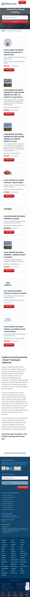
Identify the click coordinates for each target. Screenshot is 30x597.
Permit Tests (19, 588)
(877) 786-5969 (10, 519)
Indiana (12, 549)
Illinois (3, 549)
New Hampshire (14, 560)
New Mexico (4, 562)
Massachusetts (23, 553)
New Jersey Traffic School (8, 509)
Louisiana (22, 551)
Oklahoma (13, 564)
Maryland (13, 553)
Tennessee (13, 568)
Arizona (22, 540)
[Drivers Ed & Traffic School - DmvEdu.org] (9, 4)
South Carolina (23, 566)
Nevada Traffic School (8, 507)
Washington (4, 573)
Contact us (4, 521)
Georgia (3, 546)
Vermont (13, 570)
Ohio (3, 564)
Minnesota (13, 555)
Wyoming (4, 575)
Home (3, 31)
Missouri (4, 557)
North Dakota (23, 562)
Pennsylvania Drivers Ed (8, 501)
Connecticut (4, 544)
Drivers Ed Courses (6, 583)
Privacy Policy (5, 589)
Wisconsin (22, 573)
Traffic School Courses (22, 583)
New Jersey (23, 560)
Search (15, 22)
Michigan (4, 555)
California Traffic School (8, 505)
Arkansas (4, 542)
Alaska (12, 540)
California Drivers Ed (7, 495)
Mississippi (22, 555)
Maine (3, 553)
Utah (3, 570)
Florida (22, 544)
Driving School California (22, 585)
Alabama (4, 540)
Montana (13, 557)
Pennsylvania (5, 566)
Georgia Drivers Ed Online (9, 497)
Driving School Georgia (7, 588)
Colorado (22, 542)
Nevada (3, 560)
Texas (21, 568)
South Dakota (5, 568)
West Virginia (14, 573)
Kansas (3, 551)
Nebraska (22, 557)
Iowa (21, 549)
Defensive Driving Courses (6, 585)
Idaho (21, 546)
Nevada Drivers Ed (7, 499)
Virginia (22, 570)
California (13, 542)
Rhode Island (14, 566)
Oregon (22, 564)
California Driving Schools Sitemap (15, 453)
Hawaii (12, 546)
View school (9, 69)
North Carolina (14, 562)
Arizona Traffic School (8, 503)
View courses (22, 487)
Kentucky (13, 551)
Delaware (13, 544)
